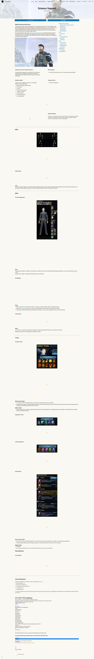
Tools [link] (90, 1)
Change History (63, 29)
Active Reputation (63, 45)
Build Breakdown (63, 30)
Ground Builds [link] (72, 1)
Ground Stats (62, 49)
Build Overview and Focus (64, 23)
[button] (92, 1)
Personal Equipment (64, 36)
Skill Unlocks (62, 33)
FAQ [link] (67, 1)
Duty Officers (62, 46)
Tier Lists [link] (84, 1)
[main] (47, 9)
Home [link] (32, 1)
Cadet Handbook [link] (42, 1)
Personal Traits (63, 42)
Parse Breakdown (62, 51)
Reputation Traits (63, 44)
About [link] (36, 1)
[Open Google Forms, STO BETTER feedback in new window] (77, 597)
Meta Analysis (62, 26)
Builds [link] (57, 1)
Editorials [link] (63, 1)
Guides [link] (78, 1)
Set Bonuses (62, 39)
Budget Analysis (63, 27)
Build (60, 35)
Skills (60, 32)
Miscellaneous (61, 48)
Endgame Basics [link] (50, 1)
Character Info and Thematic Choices (67, 24)
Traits (60, 41)
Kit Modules (62, 38)
